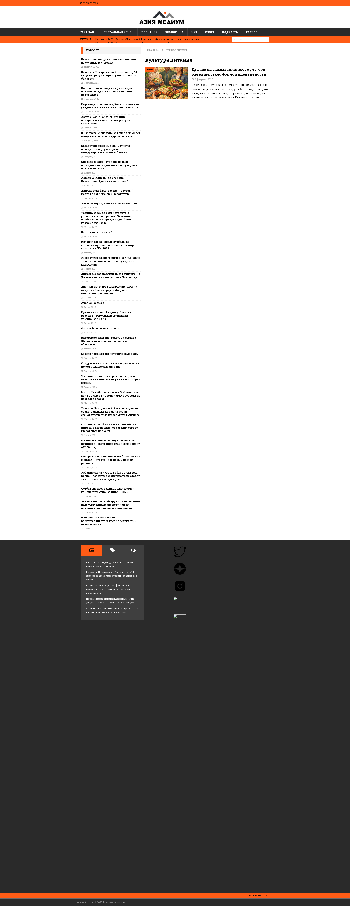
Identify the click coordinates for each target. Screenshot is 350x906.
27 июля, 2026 (90, 227)
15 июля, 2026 (90, 281)
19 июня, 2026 (90, 435)
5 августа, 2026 (91, 157)
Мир (194, 32)
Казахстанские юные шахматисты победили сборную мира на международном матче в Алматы (105, 149)
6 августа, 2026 (91, 128)
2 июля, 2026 (90, 333)
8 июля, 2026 (90, 307)
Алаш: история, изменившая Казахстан (109, 203)
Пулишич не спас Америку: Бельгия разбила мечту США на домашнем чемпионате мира (106, 315)
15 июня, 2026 (90, 496)
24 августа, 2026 (91, 67)
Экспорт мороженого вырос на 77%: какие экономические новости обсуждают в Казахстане (110, 261)
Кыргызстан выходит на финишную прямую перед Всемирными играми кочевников (106, 91)
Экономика (174, 32)
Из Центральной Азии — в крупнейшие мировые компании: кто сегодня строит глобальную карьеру (109, 428)
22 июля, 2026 (90, 253)
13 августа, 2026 (91, 99)
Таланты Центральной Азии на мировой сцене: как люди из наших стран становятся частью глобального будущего (110, 411)
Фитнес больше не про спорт (101, 328)
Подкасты (230, 32)
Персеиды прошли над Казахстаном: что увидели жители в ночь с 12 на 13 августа (110, 106)
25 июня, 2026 (90, 387)
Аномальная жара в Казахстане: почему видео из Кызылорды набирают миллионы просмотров (109, 290)
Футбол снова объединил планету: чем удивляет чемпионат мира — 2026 (108, 490)
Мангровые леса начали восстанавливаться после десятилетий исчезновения (109, 521)
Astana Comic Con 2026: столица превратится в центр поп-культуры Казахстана (106, 120)
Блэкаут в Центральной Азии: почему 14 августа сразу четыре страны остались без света (109, 75)
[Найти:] (250, 39)
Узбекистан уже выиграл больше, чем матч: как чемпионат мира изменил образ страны (110, 379)
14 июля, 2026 (90, 298)
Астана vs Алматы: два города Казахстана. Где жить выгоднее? (104, 179)
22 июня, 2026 (90, 419)
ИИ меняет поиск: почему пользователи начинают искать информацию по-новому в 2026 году (110, 444)
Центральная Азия (116, 32)
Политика (149, 32)
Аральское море (92, 303)
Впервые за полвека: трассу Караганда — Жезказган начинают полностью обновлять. (110, 341)
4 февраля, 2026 (204, 79)
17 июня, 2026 (90, 467)
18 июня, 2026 (90, 451)
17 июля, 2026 (90, 269)
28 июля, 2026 (90, 208)
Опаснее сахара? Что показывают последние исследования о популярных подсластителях (109, 165)
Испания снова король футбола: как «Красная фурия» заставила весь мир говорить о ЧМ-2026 (107, 245)
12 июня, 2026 (90, 528)
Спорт (210, 32)
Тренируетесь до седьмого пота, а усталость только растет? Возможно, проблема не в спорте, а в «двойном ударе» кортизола (106, 218)
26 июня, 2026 (90, 371)
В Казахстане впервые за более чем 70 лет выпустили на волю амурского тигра (110, 135)
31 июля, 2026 (90, 173)
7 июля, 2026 (90, 323)
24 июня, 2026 (90, 403)
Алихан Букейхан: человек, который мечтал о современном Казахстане (107, 192)
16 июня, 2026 (90, 483)
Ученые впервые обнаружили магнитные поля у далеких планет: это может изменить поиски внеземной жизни (110, 505)
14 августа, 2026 (91, 83)
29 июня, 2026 (90, 349)
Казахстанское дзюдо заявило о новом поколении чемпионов (108, 61)
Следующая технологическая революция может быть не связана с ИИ (110, 365)
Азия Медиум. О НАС (259, 895)
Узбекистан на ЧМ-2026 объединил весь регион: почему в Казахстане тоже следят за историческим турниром (110, 476)
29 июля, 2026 (90, 198)
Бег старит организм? (96, 232)
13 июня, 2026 (90, 512)
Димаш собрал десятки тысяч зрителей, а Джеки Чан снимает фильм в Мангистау (110, 275)
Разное (251, 32)
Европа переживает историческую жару (109, 353)
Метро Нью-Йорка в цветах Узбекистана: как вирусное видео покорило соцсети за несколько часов (110, 395)
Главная (87, 32)
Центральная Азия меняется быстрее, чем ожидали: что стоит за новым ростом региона (110, 460)
